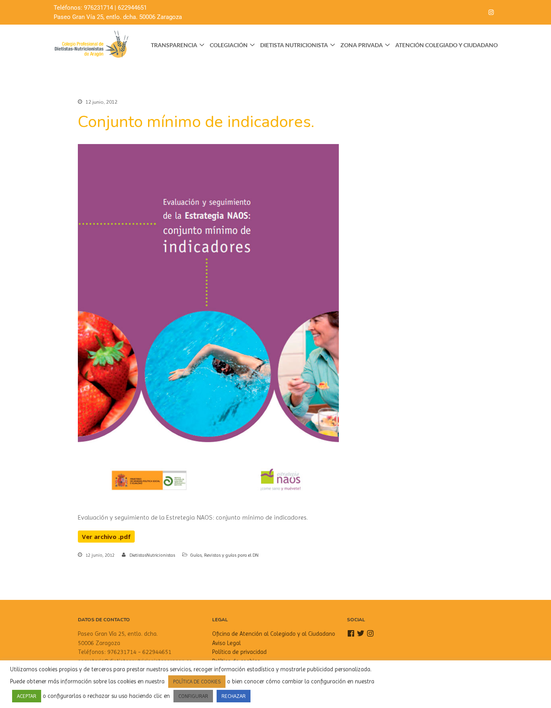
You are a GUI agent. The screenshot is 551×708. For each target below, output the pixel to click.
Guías (196, 555)
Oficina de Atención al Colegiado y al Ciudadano (273, 633)
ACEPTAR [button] (26, 696)
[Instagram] (491, 12)
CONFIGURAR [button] (193, 696)
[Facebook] (459, 12)
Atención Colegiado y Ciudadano (446, 45)
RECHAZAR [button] (233, 696)
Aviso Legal (226, 643)
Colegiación (229, 45)
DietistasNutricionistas (152, 555)
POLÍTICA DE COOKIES (197, 682)
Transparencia (174, 45)
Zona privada (361, 45)
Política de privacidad (239, 652)
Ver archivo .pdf (106, 537)
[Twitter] (475, 12)
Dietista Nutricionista (294, 45)
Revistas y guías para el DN (231, 555)
